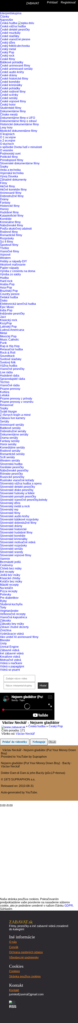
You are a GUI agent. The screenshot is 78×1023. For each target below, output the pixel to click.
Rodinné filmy (9, 231)
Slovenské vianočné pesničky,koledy (23, 499)
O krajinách (7, 134)
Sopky (4, 166)
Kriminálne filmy (10, 222)
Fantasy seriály (10, 441)
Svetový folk (8, 362)
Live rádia (6, 372)
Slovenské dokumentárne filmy (20, 163)
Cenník (13, 947)
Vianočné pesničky (12, 368)
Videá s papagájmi (12, 666)
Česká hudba (9, 23)
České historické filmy (14, 78)
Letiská (4, 395)
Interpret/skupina (10, 13)
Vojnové (5, 254)
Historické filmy (10, 205)
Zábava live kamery (12, 418)
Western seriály (10, 460)
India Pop (6, 310)
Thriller (4, 248)
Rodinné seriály (10, 450)
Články (4, 16)
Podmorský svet (10, 153)
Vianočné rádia (10, 385)
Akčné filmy (7, 186)
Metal (3, 333)
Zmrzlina (5, 630)
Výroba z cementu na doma (17, 271)
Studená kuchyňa (11, 604)
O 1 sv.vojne (8, 137)
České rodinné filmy (13, 91)
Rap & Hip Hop (10, 346)
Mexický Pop (8, 336)
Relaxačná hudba (11, 349)
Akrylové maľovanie (13, 264)
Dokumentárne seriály (14, 434)
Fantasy (5, 202)
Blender (5, 640)
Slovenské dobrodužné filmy (18, 522)
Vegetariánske (9, 610)
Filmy (4, 183)
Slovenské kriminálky (13, 539)
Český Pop (7, 52)
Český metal (8, 49)
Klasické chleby (10, 578)
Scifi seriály (7, 457)
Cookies (14, 971)
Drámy (4, 199)
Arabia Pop (7, 284)
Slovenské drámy (11, 525)
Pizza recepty (8, 591)
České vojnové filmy (13, 101)
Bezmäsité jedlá (10, 561)
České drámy (8, 75)
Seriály (5, 421)
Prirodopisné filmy (11, 160)
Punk (3, 342)
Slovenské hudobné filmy (16, 532)
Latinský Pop (8, 326)
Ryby (3, 601)
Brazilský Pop (9, 290)
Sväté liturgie (8, 411)
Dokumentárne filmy (13, 111)
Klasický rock (8, 320)
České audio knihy (12, 72)
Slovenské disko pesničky (16, 490)
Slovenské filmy (10, 512)
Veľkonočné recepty (13, 614)
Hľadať (43, 685)
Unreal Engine (9, 646)
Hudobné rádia (9, 375)
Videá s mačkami (11, 663)
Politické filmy (9, 156)
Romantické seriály (12, 454)
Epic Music (7, 307)
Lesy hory (6, 127)
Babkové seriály (10, 428)
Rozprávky (7, 238)
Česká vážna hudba (13, 26)
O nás (13, 941)
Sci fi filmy (6, 241)
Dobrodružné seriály (13, 431)
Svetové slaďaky (10, 359)
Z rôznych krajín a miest (15, 414)
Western (5, 257)
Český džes (7, 42)
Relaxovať (6, 405)
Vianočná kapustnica (13, 617)
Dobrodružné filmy (12, 196)
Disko (3, 300)
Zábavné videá (10, 650)
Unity (3, 643)
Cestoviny (6, 565)
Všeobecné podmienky (24, 957)
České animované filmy (15, 65)
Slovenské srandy (11, 552)
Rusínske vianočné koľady (17, 480)
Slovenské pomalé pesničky (18, 496)
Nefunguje (38, 741)
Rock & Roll (7, 352)
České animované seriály (16, 68)
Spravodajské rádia (12, 378)
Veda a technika (10, 169)
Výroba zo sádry (10, 274)
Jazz (3, 316)
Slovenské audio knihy (14, 516)
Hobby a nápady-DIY (14, 261)
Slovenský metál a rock (15, 506)
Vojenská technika (12, 173)
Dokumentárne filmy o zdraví (18, 121)
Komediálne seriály (12, 447)
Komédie (6, 218)
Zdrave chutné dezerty (14, 627)
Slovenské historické (13, 529)
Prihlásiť (52, 2)
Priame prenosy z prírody (16, 398)
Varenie (5, 558)
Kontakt (14, 990)
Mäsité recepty (9, 584)
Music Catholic (9, 339)
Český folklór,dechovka (15, 45)
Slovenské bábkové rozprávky (19, 519)
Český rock (7, 55)
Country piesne (10, 294)
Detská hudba (9, 297)
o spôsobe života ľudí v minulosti (21, 147)
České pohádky (10, 88)
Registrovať (68, 2)
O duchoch (7, 143)
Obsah (52, 742)
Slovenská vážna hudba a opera (21, 483)
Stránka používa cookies (25, 976)
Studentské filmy (10, 107)
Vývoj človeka (9, 176)
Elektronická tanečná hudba (18, 303)
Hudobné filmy (9, 212)
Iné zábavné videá (12, 653)
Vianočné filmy (9, 251)
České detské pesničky (15, 29)
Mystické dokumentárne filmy (18, 130)
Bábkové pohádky (11, 62)
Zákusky (5, 620)
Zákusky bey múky (12, 623)
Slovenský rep (9, 509)
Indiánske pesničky (12, 313)
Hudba (4, 277)
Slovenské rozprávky (13, 545)
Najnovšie (6, 19)
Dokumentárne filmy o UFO (17, 117)
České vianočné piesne (15, 39)
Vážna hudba (8, 365)
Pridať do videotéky (14, 741)
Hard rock (6, 281)
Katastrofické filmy (11, 215)
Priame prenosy (10, 388)
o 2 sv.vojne (7, 140)
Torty (3, 607)
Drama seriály (9, 437)
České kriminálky (11, 85)
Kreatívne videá (10, 656)
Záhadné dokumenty (13, 179)
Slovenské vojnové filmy (15, 555)
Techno (4, 382)
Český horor (8, 104)
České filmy (8, 59)
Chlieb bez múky (11, 568)
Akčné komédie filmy (13, 189)
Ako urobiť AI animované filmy (19, 636)
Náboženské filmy (11, 225)
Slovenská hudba (11, 463)
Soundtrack (7, 355)
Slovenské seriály (11, 548)
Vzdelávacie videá (12, 633)
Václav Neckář (25, 733)
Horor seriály (8, 444)
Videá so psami (10, 669)
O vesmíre (6, 150)
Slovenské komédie (12, 535)
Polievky (5, 594)
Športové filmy (9, 244)
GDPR (68, 905)
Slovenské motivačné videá (17, 542)
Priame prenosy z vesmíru (16, 401)
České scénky (9, 94)
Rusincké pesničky (12, 477)
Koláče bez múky (11, 581)
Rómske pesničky (11, 473)
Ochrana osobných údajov (26, 952)
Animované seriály (12, 424)
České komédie (10, 81)
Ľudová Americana (12, 329)
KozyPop (6, 323)
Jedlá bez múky (10, 574)
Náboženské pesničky (14, 470)
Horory (4, 209)
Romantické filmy (11, 235)
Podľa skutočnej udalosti (16, 228)
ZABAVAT (32, 3)
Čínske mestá (9, 114)
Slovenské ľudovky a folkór (17, 493)
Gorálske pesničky (12, 467)
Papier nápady (9, 267)
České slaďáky (9, 36)
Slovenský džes (10, 503)
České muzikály (10, 32)
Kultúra (4, 392)
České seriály (9, 98)
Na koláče (6, 588)
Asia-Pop (6, 287)
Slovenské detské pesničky (17, 486)
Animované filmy (10, 192)
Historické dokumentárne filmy (19, 124)
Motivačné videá (10, 659)
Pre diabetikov (9, 597)
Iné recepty (7, 571)
